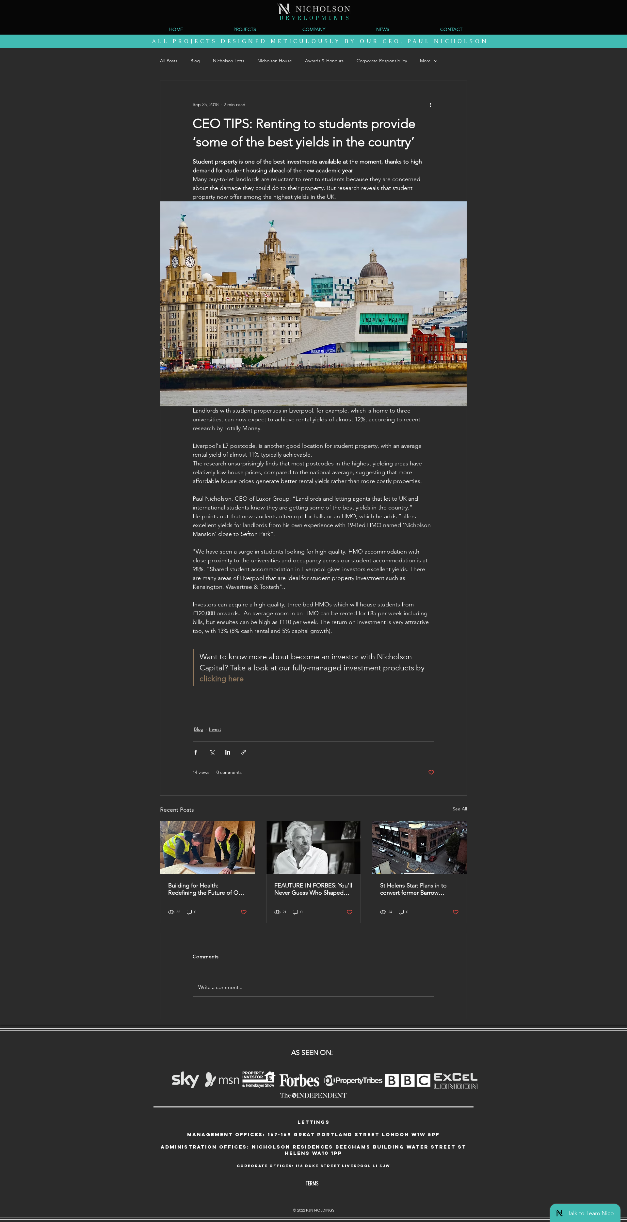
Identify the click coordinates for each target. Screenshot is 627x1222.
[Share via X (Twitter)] (212, 752)
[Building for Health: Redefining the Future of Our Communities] (207, 847)
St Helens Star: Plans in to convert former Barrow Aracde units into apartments (418, 889)
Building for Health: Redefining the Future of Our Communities (206, 889)
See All (460, 809)
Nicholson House (274, 61)
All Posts (168, 61)
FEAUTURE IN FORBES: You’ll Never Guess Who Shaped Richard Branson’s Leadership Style (313, 889)
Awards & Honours (324, 61)
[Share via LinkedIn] (228, 752)
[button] (313, 29)
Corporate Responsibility (382, 61)
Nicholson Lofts (228, 61)
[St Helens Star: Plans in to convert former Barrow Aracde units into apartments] (419, 847)
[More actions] (430, 104)
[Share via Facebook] (196, 752)
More (425, 61)
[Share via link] (244, 752)
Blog (195, 61)
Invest (215, 729)
